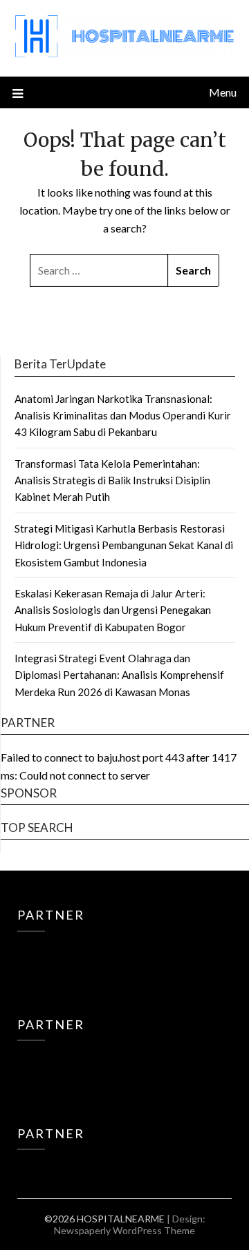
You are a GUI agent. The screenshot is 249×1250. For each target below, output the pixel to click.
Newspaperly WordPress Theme (124, 1230)
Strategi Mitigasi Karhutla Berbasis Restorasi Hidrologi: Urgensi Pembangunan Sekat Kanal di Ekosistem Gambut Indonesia (124, 545)
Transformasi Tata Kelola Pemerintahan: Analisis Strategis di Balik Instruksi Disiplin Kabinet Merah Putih (112, 480)
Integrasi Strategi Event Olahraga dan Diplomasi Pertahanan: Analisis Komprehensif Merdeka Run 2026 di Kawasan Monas (119, 675)
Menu (223, 92)
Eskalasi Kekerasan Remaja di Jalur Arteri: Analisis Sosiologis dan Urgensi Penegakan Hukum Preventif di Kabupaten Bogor (113, 610)
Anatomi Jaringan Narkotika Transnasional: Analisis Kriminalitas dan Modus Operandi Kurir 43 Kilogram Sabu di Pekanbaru (123, 416)
